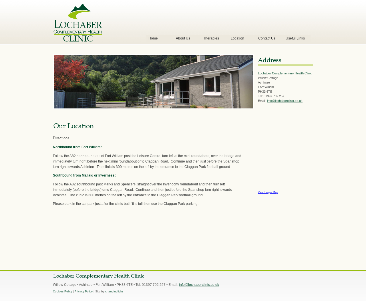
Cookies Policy (62, 291)
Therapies (211, 38)
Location (237, 38)
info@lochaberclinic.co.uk (285, 100)
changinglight (114, 291)
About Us (183, 38)
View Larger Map (268, 192)
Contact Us (266, 38)
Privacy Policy (84, 291)
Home (153, 38)
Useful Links (295, 38)
